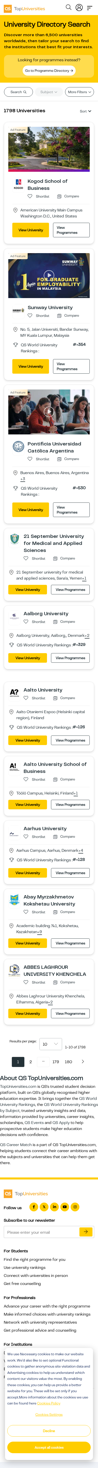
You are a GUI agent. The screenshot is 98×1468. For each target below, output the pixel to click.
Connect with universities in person (36, 1275)
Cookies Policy (48, 1403)
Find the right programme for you (34, 1259)
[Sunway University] (18, 309)
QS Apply (61, 1122)
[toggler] (89, 6)
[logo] (24, 7)
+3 (22, 479)
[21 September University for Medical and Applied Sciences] (14, 538)
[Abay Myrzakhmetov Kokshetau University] (14, 899)
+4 (80, 851)
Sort (83, 111)
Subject (47, 92)
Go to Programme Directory (47, 70)
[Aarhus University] (14, 830)
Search (17, 92)
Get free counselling (22, 1283)
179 (56, 1061)
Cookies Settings (49, 1414)
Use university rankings (24, 1267)
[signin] (79, 6)
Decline (49, 1431)
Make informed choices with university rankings (47, 1314)
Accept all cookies (49, 1447)
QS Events (34, 1122)
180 (68, 1061)
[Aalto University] (14, 692)
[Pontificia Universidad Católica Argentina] (18, 446)
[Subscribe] (85, 1231)
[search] (68, 8)
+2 (87, 636)
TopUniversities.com (18, 1086)
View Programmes (67, 230)
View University (31, 230)
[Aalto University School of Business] (14, 766)
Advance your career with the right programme (47, 1306)
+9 (39, 932)
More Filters (78, 92)
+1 (84, 578)
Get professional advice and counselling (40, 1330)
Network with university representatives (40, 1322)
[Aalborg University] (14, 615)
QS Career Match (16, 1144)
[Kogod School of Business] (18, 183)
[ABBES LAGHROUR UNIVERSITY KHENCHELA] (14, 970)
